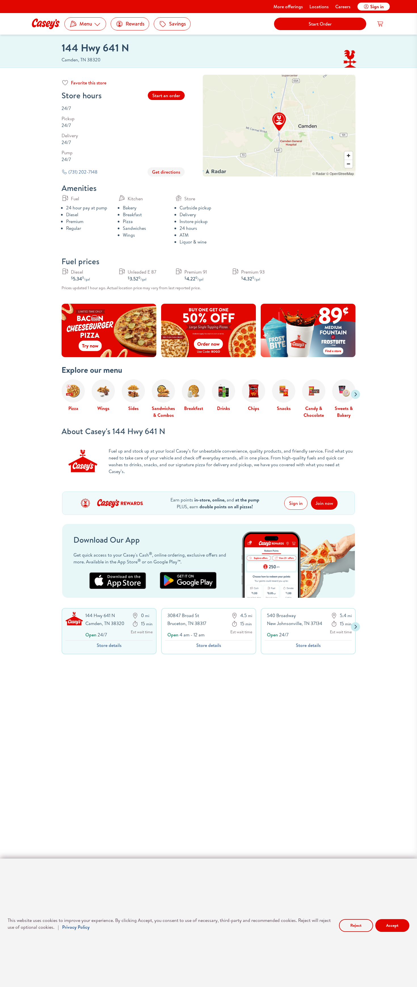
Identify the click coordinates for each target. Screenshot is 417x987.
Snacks (284, 408)
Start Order (320, 24)
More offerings (288, 6)
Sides (133, 408)
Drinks (223, 408)
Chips (253, 408)
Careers (342, 6)
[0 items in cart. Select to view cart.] (380, 24)
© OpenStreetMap (340, 173)
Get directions (166, 172)
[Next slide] (355, 394)
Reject (355, 925)
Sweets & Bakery (344, 411)
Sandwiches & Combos (163, 411)
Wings (103, 408)
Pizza (73, 408)
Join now (324, 503)
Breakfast (193, 408)
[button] (279, 122)
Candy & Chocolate (314, 411)
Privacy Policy (76, 927)
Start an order (166, 95)
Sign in (377, 6)
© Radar (318, 173)
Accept (392, 925)
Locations (318, 6)
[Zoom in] (348, 155)
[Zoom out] (348, 164)
